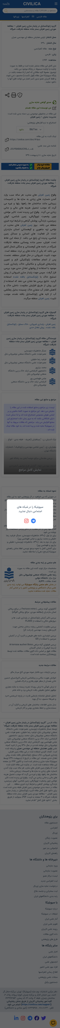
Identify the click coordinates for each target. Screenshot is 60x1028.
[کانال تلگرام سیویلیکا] (33, 520)
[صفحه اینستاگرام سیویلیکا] (26, 520)
